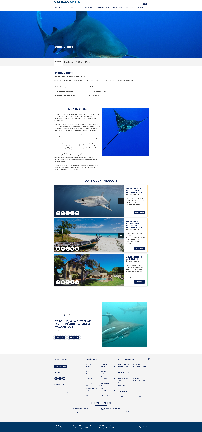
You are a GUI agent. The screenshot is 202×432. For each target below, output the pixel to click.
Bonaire (88, 376)
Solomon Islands (105, 383)
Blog (115, 4)
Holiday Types (73, 7)
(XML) (139, 364)
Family (119, 380)
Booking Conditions (123, 364)
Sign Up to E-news (61, 367)
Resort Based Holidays (139, 380)
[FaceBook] (145, 4)
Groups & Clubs (103, 7)
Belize (88, 374)
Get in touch (74, 337)
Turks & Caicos (105, 395)
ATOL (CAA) (121, 396)
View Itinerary (139, 213)
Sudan (103, 388)
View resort (139, 282)
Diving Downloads (123, 366)
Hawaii (88, 395)
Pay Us (138, 4)
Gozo (87, 390)
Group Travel (121, 385)
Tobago (103, 393)
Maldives (103, 371)
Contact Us (130, 4)
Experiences (68, 62)
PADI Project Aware (138, 396)
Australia (88, 364)
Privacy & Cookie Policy (139, 366)
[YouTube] (147, 4)
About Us (109, 4)
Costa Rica (89, 383)
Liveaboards (121, 383)
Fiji (87, 386)
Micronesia (104, 376)
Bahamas (88, 369)
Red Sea (103, 381)
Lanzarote (104, 369)
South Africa (104, 386)
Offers (140, 7)
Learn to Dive (136, 383)
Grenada (88, 393)
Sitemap (135, 364)
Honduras (104, 364)
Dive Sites (129, 7)
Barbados (89, 371)
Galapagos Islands (91, 388)
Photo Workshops (123, 378)
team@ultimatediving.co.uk (63, 392)
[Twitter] (143, 4)
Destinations (59, 7)
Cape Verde (89, 378)
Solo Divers (136, 378)
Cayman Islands (90, 381)
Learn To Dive (88, 7)
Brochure (122, 4)
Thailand (103, 390)
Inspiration (117, 7)
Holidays (58, 62)
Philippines (104, 378)
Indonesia (104, 366)
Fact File (79, 62)
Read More (60, 337)
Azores (88, 366)
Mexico (103, 374)
